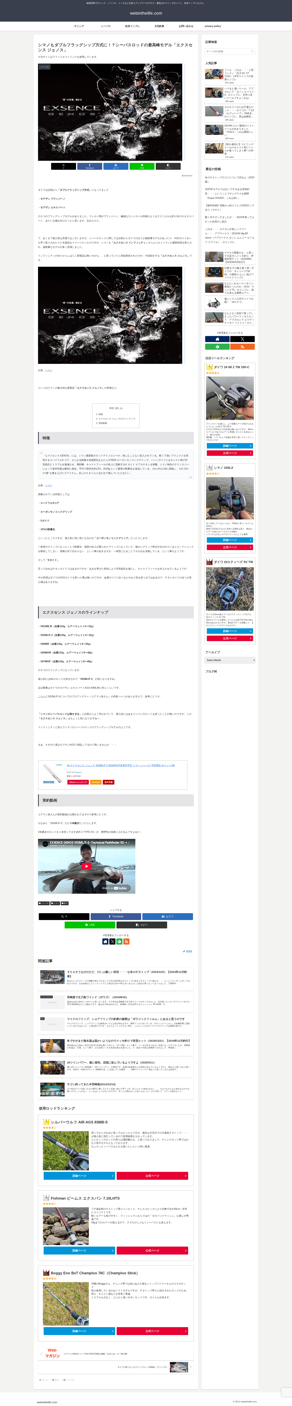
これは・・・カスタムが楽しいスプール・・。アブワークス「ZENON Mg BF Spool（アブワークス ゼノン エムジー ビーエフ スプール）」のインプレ (230, 235)
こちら (41, 696)
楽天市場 (109, 782)
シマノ (49, 370)
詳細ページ (79, 1175)
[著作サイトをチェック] (105, 941)
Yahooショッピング (78, 782)
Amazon (96, 782)
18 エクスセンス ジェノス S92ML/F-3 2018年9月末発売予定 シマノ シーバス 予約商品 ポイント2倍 (121, 765)
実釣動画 (103, 423)
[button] (168, 166)
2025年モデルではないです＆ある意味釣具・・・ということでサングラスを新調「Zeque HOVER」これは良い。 (227, 193)
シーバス (45, 903)
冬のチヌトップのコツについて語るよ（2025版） (229, 179)
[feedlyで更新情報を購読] (119, 941)
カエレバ (78, 772)
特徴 (101, 414)
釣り (66, 903)
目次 (111, 408)
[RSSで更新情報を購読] (126, 941)
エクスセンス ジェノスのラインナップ (117, 418)
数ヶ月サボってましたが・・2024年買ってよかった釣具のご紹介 (229, 219)
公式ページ (152, 1175)
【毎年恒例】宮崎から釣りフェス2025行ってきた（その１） (229, 207)
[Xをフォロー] (112, 941)
